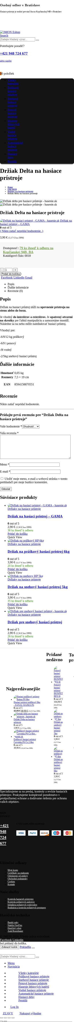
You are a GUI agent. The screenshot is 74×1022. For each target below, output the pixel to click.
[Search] (37, 40)
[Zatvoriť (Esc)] (12, 1017)
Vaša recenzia (9, 433)
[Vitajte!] (37, 67)
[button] (4, 35)
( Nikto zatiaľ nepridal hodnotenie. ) (21, 231)
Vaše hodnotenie (11, 426)
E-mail (5, 471)
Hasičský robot (14, 928)
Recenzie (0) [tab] (15, 291)
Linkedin (18, 939)
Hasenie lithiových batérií (14, 124)
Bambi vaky (13, 922)
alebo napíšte (6, 61)
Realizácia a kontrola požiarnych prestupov (27, 907)
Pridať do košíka (11, 274)
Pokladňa (25, 947)
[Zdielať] (9, 1017)
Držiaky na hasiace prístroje (24, 508)
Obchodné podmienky (18, 878)
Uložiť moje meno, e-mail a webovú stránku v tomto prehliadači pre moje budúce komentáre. (33, 480)
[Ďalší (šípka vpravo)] (5, 1021)
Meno (4, 464)
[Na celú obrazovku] (5, 1017)
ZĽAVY (8, 1013)
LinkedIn (18, 277)
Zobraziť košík (9, 947)
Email (28, 277)
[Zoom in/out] (1, 1017)
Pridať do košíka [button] (18, 533)
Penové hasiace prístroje (12, 113)
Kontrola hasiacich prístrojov (21, 899)
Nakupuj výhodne (30, 1013)
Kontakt (11, 884)
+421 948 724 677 (14, 53)
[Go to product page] (41, 505)
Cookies (11, 881)
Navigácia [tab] (14, 966)
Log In (14, 1006)
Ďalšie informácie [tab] (18, 287)
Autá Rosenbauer (15, 931)
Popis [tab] (11, 284)
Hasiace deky (12, 155)
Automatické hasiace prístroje (15, 146)
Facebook (7, 277)
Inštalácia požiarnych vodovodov (22, 904)
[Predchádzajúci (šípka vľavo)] (1, 1021)
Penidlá (12, 161)
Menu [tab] (11, 963)
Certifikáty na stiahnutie (18, 873)
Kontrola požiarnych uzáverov (21, 902)
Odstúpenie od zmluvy (18, 876)
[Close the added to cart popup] (33, 948)
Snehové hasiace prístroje (13, 102)
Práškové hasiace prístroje (13, 91)
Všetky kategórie (13, 81)
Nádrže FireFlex (15, 925)
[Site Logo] (10, 32)
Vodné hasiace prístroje (12, 135)
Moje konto (13, 870)
